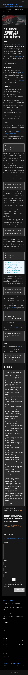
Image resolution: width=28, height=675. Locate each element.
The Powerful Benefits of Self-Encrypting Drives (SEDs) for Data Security (12, 607)
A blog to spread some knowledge (13, 6)
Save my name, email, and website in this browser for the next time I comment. (13, 584)
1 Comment (8, 9)
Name (6, 560)
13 (16, 646)
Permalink (7, 12)
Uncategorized (19, 9)
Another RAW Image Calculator (11, 603)
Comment (7, 542)
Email (5, 566)
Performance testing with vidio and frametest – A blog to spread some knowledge (13, 527)
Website (6, 572)
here (21, 510)
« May (4, 656)
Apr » (8, 656)
